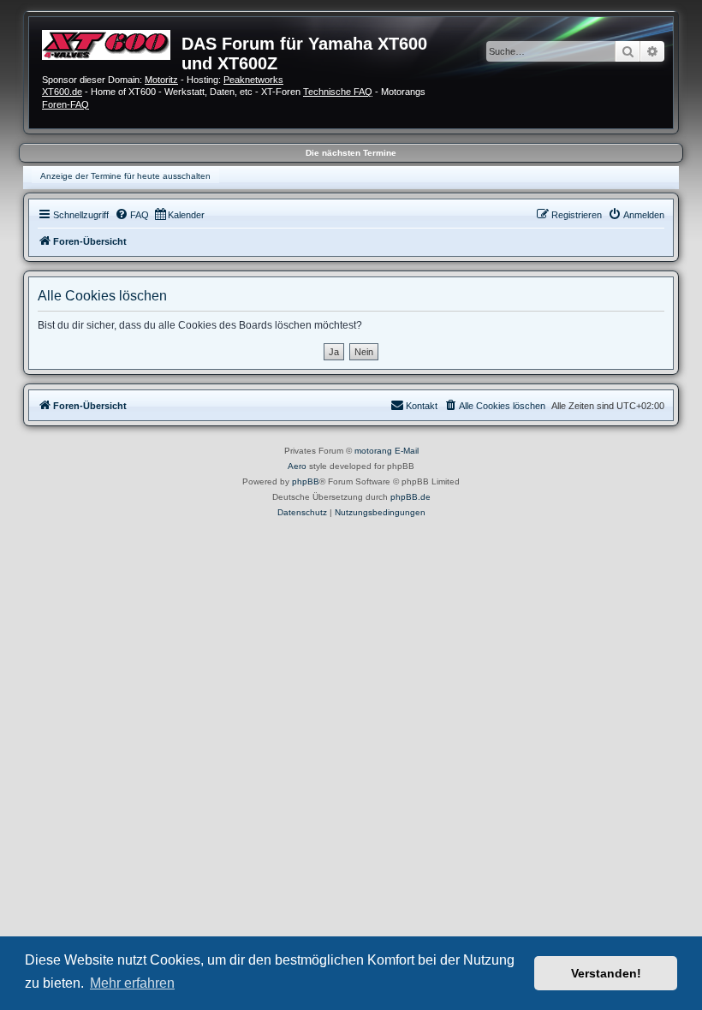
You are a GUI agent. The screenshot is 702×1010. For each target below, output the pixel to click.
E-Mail (407, 450)
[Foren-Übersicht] (111, 42)
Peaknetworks (253, 79)
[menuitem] (132, 215)
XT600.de (62, 91)
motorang (373, 450)
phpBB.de (410, 497)
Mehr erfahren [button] (132, 983)
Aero (297, 466)
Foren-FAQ (65, 104)
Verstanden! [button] (606, 973)
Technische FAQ (337, 91)
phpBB (305, 481)
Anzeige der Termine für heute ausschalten (125, 176)
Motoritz (161, 79)
